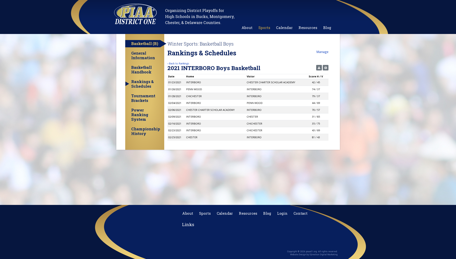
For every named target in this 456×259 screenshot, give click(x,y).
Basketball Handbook (141, 69)
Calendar (284, 27)
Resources (308, 27)
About (247, 27)
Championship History (145, 131)
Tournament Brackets (143, 98)
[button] (319, 67)
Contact (301, 213)
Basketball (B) (144, 43)
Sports (264, 27)
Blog (327, 27)
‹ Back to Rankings (178, 63)
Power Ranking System (139, 115)
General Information (143, 55)
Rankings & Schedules (142, 84)
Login (282, 213)
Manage (322, 52)
